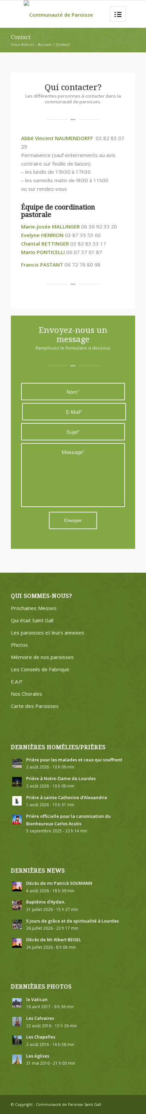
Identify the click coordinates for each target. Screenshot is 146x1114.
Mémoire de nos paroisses (42, 657)
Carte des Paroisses (35, 706)
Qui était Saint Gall (32, 620)
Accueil (44, 44)
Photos (19, 644)
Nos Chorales (26, 693)
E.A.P (16, 681)
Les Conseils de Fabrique (40, 669)
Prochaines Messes (34, 608)
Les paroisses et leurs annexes (47, 632)
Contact (21, 37)
